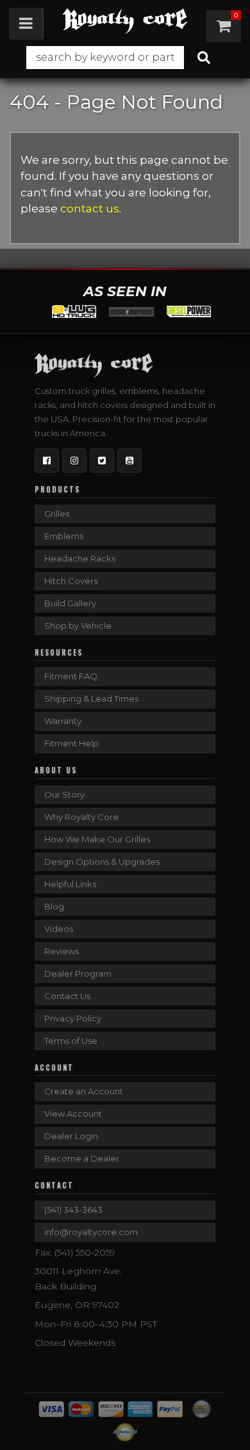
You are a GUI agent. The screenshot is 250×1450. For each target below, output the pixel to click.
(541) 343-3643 (73, 1209)
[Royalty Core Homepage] (125, 21)
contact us (89, 208)
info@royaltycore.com (91, 1232)
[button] (124, 57)
